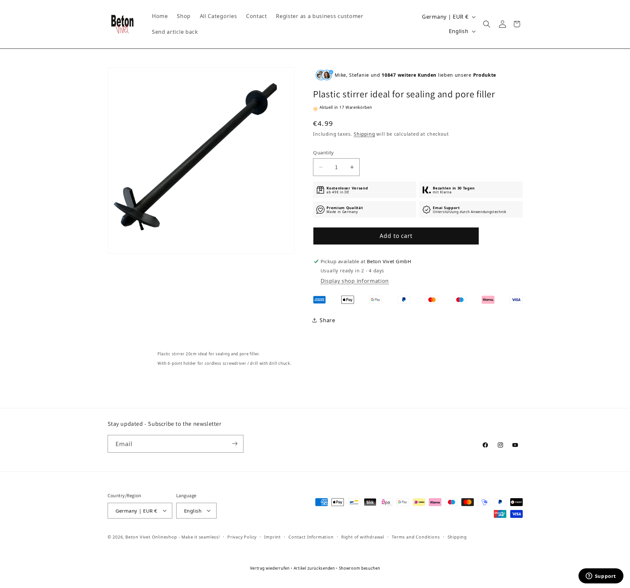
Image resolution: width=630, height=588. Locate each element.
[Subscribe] (234, 443)
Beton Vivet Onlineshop (151, 537)
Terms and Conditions (416, 536)
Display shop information (355, 280)
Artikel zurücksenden (315, 568)
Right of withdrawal (362, 536)
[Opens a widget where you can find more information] (600, 576)
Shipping (364, 134)
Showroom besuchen (359, 568)
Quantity (323, 152)
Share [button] (327, 320)
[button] (487, 24)
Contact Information (310, 536)
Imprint (272, 536)
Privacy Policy (242, 536)
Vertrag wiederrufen (270, 568)
